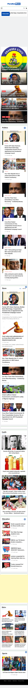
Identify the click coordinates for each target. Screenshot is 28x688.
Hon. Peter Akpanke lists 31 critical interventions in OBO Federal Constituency (12, 108)
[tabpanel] (14, 666)
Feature (11, 489)
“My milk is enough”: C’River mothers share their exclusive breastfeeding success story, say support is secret (14, 493)
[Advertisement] (14, 31)
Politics (4, 78)
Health (13, 449)
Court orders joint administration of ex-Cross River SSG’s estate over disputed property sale (13, 95)
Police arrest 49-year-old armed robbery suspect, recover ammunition (7, 645)
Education (7, 523)
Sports (13, 670)
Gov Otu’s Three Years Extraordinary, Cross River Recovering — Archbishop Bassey (13, 121)
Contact (9, 680)
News (4, 117)
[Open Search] (24, 8)
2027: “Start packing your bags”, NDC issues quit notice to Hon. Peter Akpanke (13, 251)
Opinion (6, 271)
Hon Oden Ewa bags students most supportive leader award (18, 534)
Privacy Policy (21, 680)
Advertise (15, 680)
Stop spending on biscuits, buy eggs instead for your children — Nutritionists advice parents (14, 513)
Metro (4, 64)
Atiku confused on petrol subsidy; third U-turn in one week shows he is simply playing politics (14, 275)
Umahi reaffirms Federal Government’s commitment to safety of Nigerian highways (12, 397)
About (5, 680)
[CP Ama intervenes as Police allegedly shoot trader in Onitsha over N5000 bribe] (14, 59)
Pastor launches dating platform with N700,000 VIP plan (20, 620)
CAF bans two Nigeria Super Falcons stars (14, 672)
